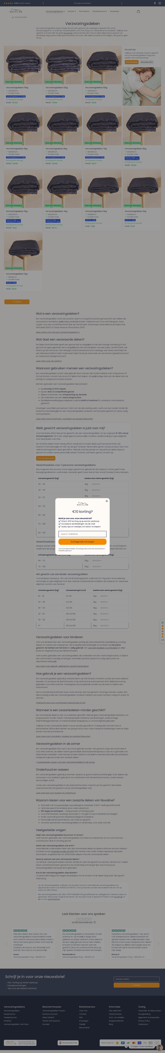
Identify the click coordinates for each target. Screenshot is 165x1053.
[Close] (107, 501)
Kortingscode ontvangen (82, 541)
